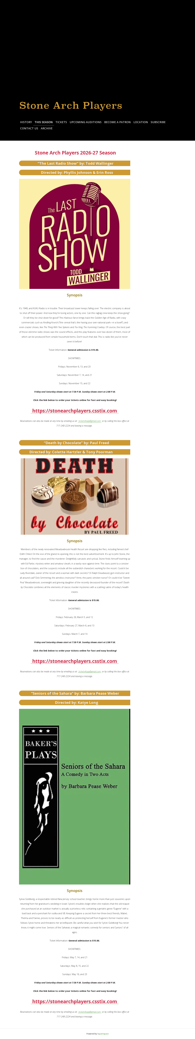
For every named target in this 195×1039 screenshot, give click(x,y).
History (26, 122)
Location (140, 122)
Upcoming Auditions (85, 122)
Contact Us (29, 128)
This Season (44, 122)
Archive (47, 128)
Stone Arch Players (71, 105)
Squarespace (103, 1033)
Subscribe (158, 122)
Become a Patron (117, 122)
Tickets (61, 122)
